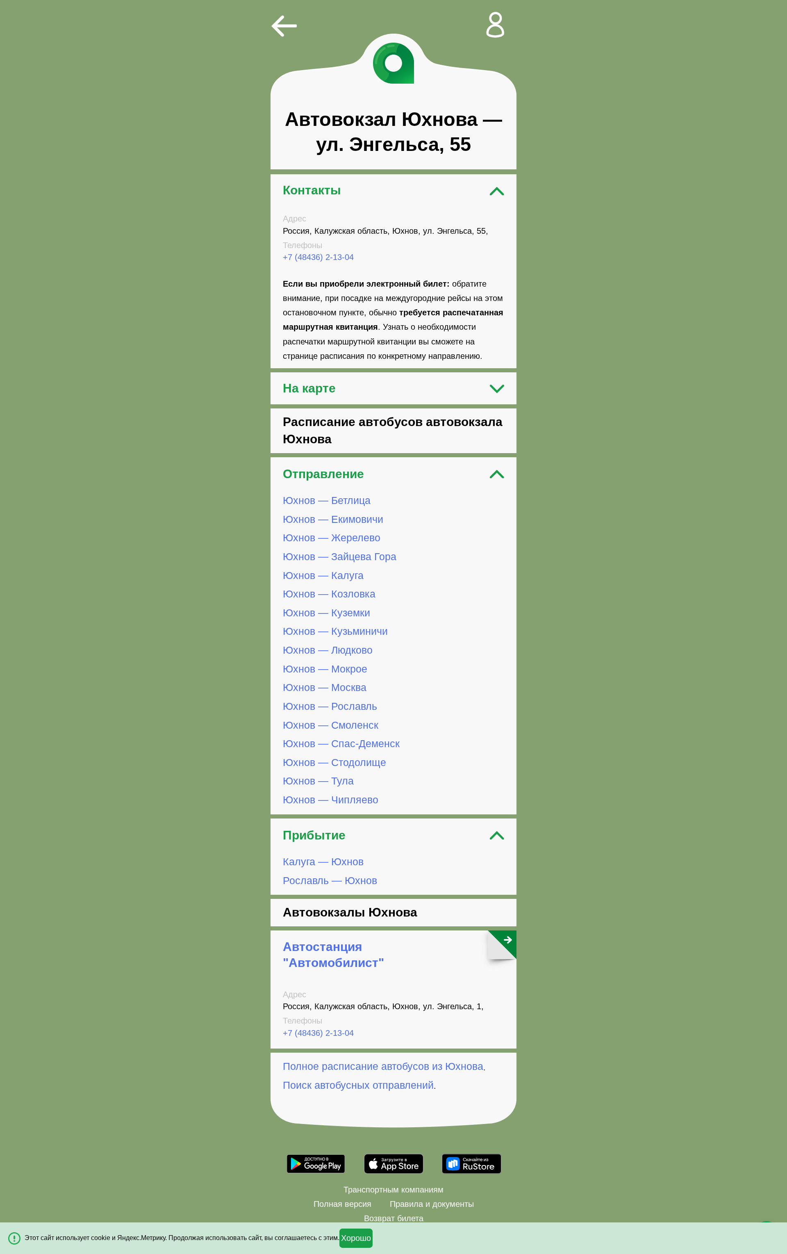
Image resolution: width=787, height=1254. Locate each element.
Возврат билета (393, 1218)
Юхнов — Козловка (329, 594)
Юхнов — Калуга (323, 575)
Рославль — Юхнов (330, 880)
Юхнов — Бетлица (327, 500)
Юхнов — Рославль (330, 706)
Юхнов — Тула (318, 781)
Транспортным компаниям (393, 1189)
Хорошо (356, 1238)
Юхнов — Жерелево (331, 537)
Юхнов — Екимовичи (333, 519)
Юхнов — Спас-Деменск (341, 743)
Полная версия (342, 1203)
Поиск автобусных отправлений (358, 1085)
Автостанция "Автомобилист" (333, 954)
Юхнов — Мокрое (325, 669)
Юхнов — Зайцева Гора (339, 556)
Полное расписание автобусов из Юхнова (383, 1066)
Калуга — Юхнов (323, 861)
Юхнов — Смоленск (330, 725)
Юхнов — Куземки (326, 612)
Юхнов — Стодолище (334, 762)
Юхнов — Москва (324, 687)
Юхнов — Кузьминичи (335, 631)
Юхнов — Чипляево (330, 799)
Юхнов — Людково (328, 650)
